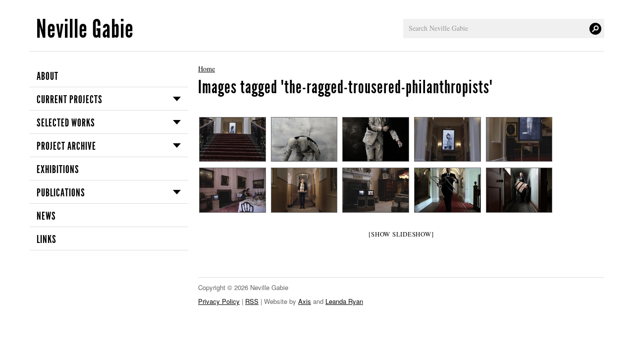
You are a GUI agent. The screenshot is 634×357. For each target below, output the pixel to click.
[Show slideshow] (401, 234)
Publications (61, 192)
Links (46, 239)
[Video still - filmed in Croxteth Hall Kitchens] (304, 190)
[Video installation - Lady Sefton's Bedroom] (375, 190)
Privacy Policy (219, 301)
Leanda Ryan (344, 301)
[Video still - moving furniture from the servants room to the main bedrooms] (447, 190)
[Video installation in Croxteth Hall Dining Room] (232, 190)
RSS (252, 301)
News (46, 216)
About (47, 76)
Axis (304, 301)
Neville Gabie (85, 29)
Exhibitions (58, 169)
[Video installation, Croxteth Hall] (232, 139)
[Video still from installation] (304, 139)
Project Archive (66, 146)
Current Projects (70, 99)
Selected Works (66, 123)
